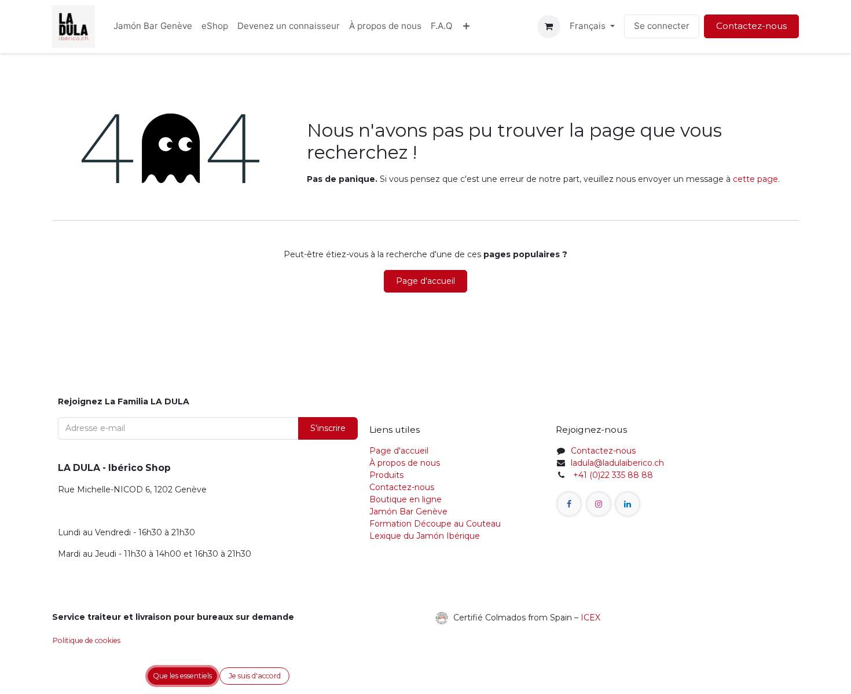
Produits (386, 475)
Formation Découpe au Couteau (436, 523)
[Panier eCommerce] (548, 26)
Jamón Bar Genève (408, 511)
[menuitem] (153, 26)
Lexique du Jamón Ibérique (424, 536)
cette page (755, 179)
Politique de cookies (86, 640)
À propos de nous (404, 463)
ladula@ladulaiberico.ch (617, 463)
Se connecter (661, 25)
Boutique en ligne (405, 499)
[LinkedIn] (627, 504)
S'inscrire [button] (328, 428)
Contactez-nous (751, 25)
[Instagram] (598, 504)
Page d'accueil (425, 281)
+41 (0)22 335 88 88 (612, 475)
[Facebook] (569, 504)
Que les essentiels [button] (182, 675)
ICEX (590, 617)
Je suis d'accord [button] (255, 675)
